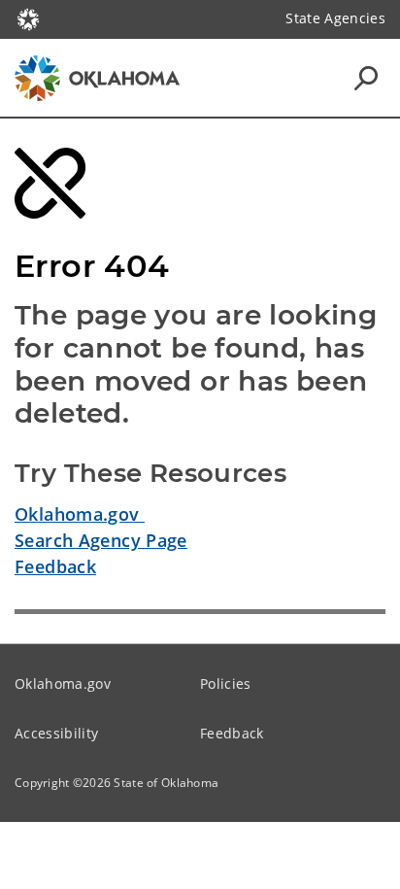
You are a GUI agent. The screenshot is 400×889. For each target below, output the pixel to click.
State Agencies (335, 18)
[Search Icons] (366, 77)
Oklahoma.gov (80, 514)
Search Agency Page (101, 540)
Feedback (55, 566)
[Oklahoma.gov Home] (28, 17)
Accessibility (56, 733)
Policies (225, 683)
